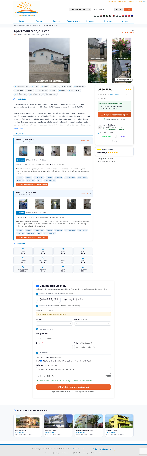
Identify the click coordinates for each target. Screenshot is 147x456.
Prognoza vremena (73, 21)
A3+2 (112, 94)
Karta (115, 141)
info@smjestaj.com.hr (77, 449)
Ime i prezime (42, 334)
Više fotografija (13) (124, 80)
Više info (125, 21)
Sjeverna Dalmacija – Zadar (22, 25)
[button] (114, 151)
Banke (76, 453)
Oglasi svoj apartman (103, 449)
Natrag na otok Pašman (105, 159)
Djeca (80, 319)
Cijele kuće (108, 21)
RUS (81, 361)
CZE (44, 361)
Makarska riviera (97, 453)
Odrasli (39, 319)
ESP (69, 361)
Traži (128, 9)
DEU (57, 361)
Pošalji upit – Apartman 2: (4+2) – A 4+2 (33, 237)
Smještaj (39, 21)
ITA (63, 361)
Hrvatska (22, 21)
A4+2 (117, 94)
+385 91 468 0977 (107, 133)
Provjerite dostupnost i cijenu (116, 115)
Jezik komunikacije (49, 357)
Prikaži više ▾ (18, 128)
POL (87, 361)
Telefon (83, 343)
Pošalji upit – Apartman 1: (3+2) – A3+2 (33, 184)
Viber (124, 136)
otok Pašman (37, 25)
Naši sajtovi (57, 453)
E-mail (39, 343)
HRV (38, 361)
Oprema (21, 160)
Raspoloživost (33, 160)
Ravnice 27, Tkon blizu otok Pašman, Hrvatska (32, 35)
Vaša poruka (46, 365)
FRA (75, 361)
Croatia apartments (67, 453)
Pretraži (56, 21)
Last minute (90, 21)
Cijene (44, 160)
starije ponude (49, 453)
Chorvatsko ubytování (85, 453)
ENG (51, 361)
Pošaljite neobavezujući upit (75, 387)
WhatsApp (107, 136)
